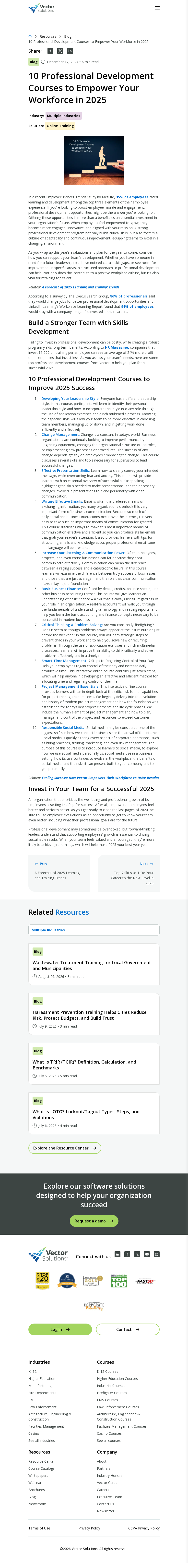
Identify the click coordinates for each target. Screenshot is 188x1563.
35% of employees (132, 197)
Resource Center (41, 1461)
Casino (33, 1433)
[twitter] (60, 51)
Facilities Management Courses (122, 1426)
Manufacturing (39, 1385)
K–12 (32, 1371)
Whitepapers (38, 1475)
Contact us (105, 1504)
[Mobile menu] (157, 8)
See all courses (109, 1440)
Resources (48, 36)
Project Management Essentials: (70, 686)
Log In (56, 1329)
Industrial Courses (111, 1385)
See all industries (41, 1440)
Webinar (34, 1482)
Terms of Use (39, 1528)
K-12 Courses (107, 1371)
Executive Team (109, 1496)
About (101, 1461)
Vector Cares (107, 1482)
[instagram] (157, 1254)
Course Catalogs (41, 1468)
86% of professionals (129, 296)
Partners (103, 1468)
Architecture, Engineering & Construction (49, 1416)
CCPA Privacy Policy (144, 1528)
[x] (137, 1254)
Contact (124, 1329)
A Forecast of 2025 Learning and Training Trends (80, 287)
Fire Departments (42, 1392)
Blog (67, 36)
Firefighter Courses (112, 1392)
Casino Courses (109, 1433)
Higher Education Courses (117, 1378)
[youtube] (147, 1254)
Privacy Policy (89, 1528)
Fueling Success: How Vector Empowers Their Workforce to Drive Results (100, 777)
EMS (31, 1399)
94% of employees (137, 306)
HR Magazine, (117, 347)
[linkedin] (70, 51)
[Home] (30, 36)
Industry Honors (109, 1475)
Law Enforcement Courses (118, 1407)
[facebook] (50, 51)
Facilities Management (46, 1426)
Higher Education (41, 1378)
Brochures (36, 1489)
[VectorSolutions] (46, 8)
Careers (103, 1489)
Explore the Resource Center (61, 1148)
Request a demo (90, 1221)
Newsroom (37, 1504)
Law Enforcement (42, 1407)
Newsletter (105, 1511)
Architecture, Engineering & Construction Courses (118, 1416)
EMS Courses (107, 1399)
